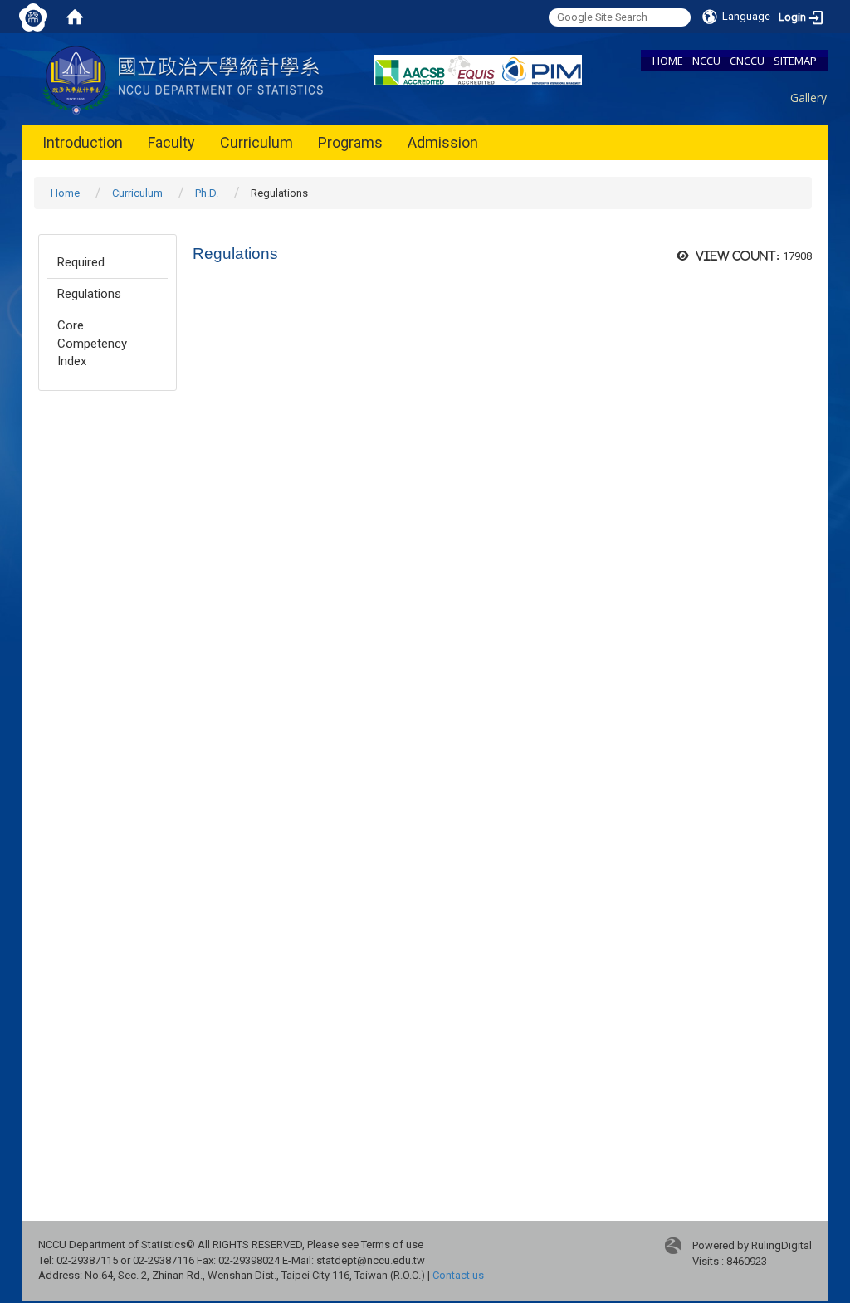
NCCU (706, 60)
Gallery (808, 97)
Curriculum (256, 142)
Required (81, 262)
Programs (350, 142)
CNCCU (747, 60)
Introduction (82, 142)
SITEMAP (795, 60)
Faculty (171, 142)
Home (65, 193)
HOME (667, 60)
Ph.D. (206, 193)
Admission (443, 142)
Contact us (458, 1275)
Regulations (89, 293)
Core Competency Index (92, 343)
